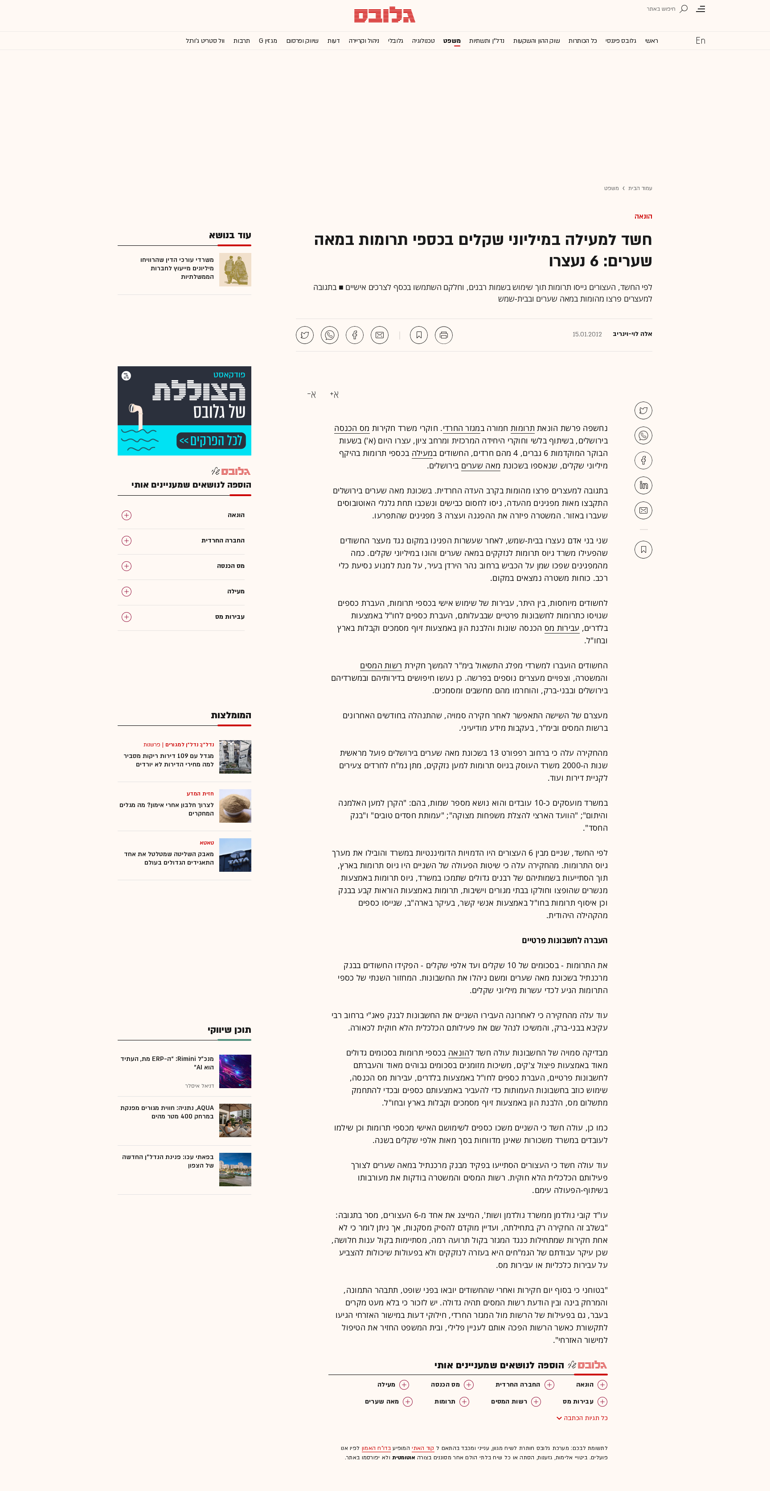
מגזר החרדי (461, 427)
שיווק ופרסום (302, 41)
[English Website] (700, 40)
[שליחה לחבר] (380, 335)
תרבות (241, 41)
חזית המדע (200, 793)
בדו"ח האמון (376, 1448)
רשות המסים (381, 665)
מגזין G (268, 41)
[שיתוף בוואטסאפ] (330, 335)
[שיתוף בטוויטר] (305, 335)
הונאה (643, 216)
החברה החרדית (518, 1384)
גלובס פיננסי (621, 41)
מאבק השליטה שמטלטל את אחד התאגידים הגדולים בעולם (169, 858)
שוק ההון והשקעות (536, 41)
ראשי (651, 41)
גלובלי (395, 41)
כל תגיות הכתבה (586, 1418)
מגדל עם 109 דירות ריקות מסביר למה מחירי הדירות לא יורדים (168, 760)
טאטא (207, 842)
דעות (334, 41)
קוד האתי (423, 1448)
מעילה (422, 452)
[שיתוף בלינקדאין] (643, 485)
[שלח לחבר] (643, 510)
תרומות (523, 427)
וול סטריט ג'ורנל (205, 41)
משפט (451, 41)
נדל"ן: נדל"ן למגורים (189, 744)
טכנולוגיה (423, 41)
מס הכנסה (351, 427)
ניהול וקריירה (364, 41)
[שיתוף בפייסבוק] (355, 335)
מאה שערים (481, 465)
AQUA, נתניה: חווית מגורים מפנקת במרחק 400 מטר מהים (167, 1112)
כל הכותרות (583, 41)
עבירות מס (562, 627)
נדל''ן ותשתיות (486, 41)
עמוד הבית (640, 188)
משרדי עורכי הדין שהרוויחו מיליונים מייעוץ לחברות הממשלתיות (177, 268)
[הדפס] (444, 335)
